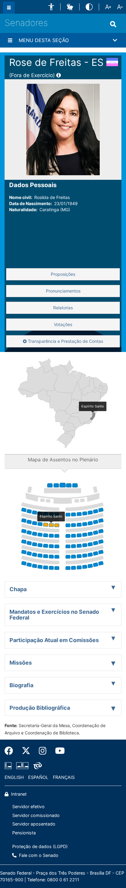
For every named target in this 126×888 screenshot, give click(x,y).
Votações (63, 324)
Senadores (26, 22)
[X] (26, 750)
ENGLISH (14, 777)
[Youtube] (58, 750)
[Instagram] (43, 750)
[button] (51, 6)
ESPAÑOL (38, 777)
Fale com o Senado (38, 855)
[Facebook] (11, 750)
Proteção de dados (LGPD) (40, 846)
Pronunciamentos (63, 290)
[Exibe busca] (113, 24)
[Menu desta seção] (10, 40)
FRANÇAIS (64, 777)
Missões (20, 662)
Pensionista (24, 832)
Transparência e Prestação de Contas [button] (65, 341)
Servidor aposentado (33, 823)
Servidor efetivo (28, 806)
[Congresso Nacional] (22, 765)
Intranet (18, 794)
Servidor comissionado (36, 815)
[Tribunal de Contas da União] (36, 765)
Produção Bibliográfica (39, 708)
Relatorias (63, 307)
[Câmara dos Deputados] (9, 765)
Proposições (63, 274)
